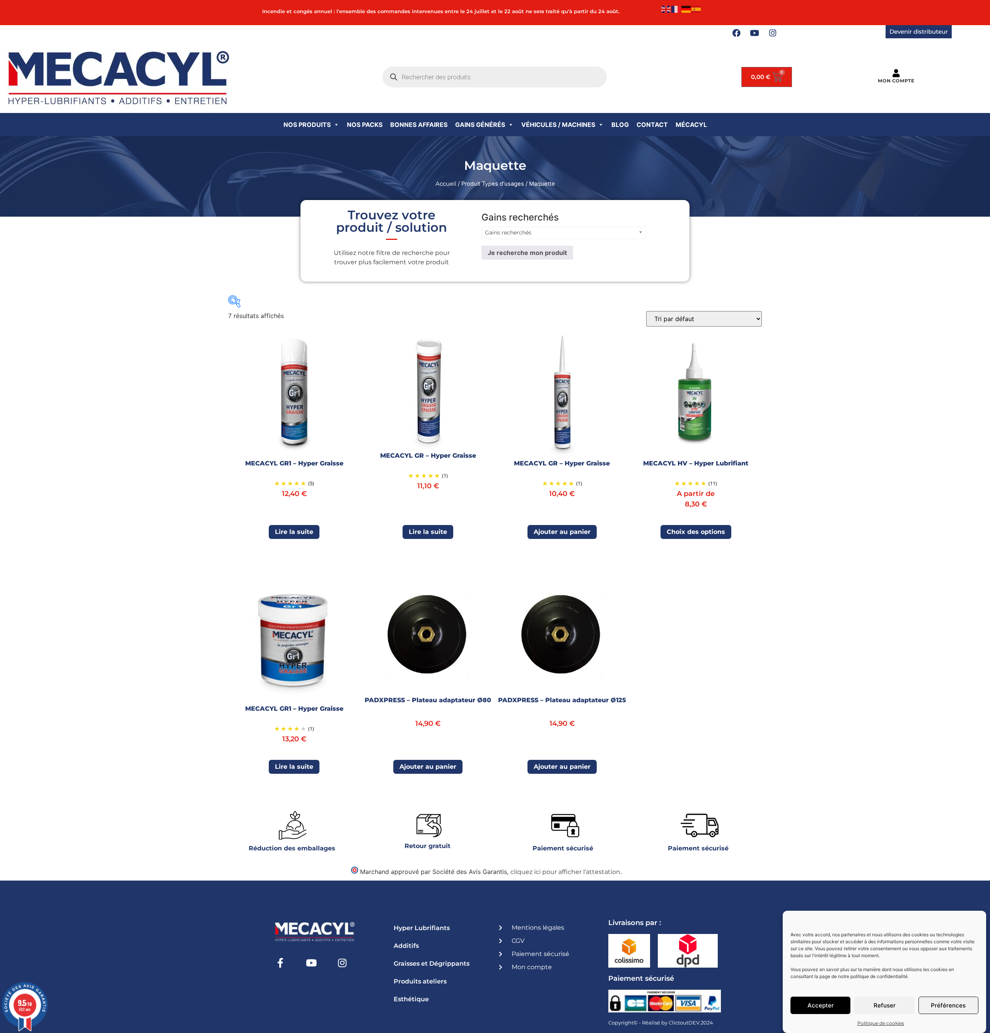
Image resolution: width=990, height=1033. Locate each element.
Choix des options (696, 531)
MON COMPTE (896, 81)
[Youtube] (754, 33)
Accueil (445, 183)
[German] (686, 8)
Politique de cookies (880, 1023)
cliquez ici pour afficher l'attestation (565, 872)
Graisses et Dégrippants (431, 963)
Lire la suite (294, 531)
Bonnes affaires (418, 124)
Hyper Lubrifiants (422, 928)
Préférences (948, 1005)
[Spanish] (696, 8)
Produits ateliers (420, 981)
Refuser (885, 1005)
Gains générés (480, 124)
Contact (652, 124)
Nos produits (307, 124)
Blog (620, 124)
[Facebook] (736, 33)
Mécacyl (691, 124)
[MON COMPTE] (896, 73)
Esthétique (411, 999)
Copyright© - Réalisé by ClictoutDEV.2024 (660, 1022)
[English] (666, 8)
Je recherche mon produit (527, 253)
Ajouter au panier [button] (562, 531)
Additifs (406, 945)
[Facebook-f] (280, 962)
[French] (676, 8)
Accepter (820, 1005)
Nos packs (364, 124)
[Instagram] (773, 33)
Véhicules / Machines (558, 124)
